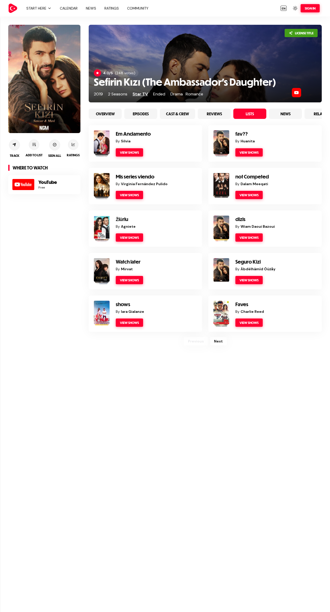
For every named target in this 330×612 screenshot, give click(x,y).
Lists (250, 113)
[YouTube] (296, 92)
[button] (38, 8)
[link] (13, 8)
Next (218, 341)
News (285, 113)
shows (123, 304)
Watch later (128, 262)
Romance (194, 94)
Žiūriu (122, 219)
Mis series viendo (135, 176)
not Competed (252, 176)
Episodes (141, 113)
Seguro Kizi (248, 262)
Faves (241, 304)
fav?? (241, 134)
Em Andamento (133, 134)
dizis (240, 219)
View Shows (129, 152)
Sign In (310, 8)
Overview (105, 113)
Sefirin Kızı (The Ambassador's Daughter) (185, 82)
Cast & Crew (177, 113)
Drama (176, 94)
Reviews (214, 113)
